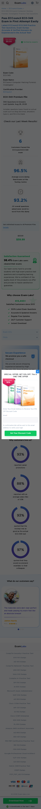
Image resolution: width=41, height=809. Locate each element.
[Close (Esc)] (37, 371)
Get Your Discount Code (20, 433)
